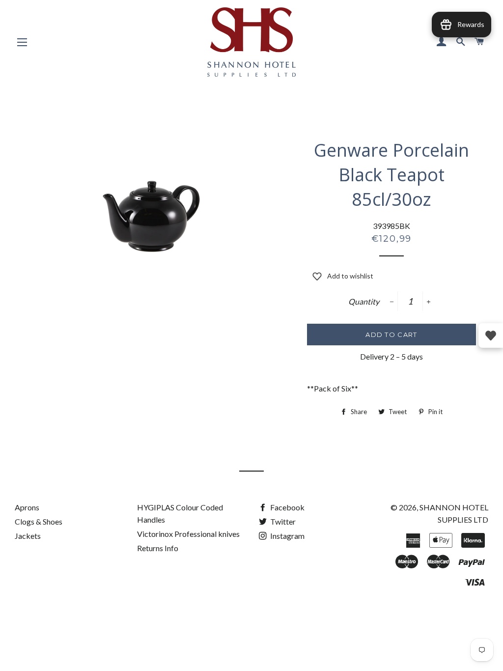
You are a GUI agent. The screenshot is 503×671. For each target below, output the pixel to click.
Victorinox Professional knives (188, 533)
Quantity (363, 301)
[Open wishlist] (490, 335)
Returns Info (157, 548)
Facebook (287, 507)
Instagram (287, 535)
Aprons (27, 507)
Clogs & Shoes (38, 521)
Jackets (28, 535)
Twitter (282, 521)
